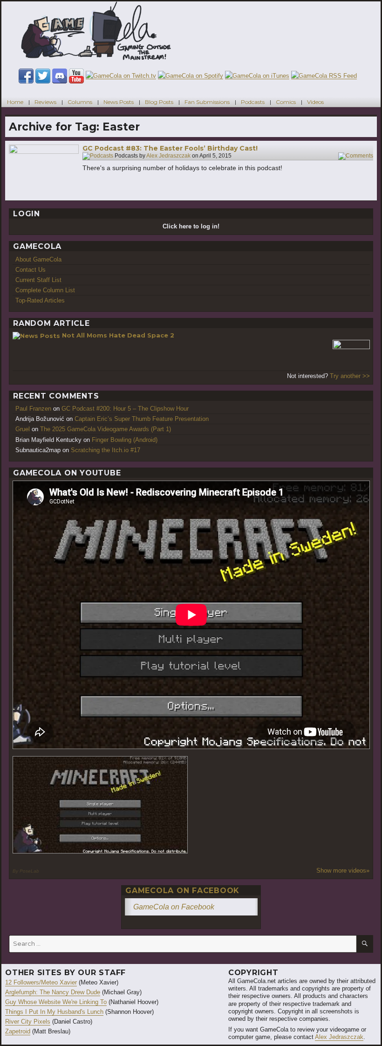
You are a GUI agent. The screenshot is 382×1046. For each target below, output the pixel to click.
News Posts (118, 101)
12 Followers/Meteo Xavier (41, 982)
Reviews (45, 101)
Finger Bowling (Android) (124, 439)
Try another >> (350, 375)
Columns (80, 101)
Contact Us (30, 269)
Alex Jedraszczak (168, 156)
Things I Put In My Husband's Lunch (54, 1011)
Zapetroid (17, 1031)
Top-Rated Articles (40, 300)
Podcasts (253, 101)
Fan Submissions (207, 101)
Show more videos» (342, 870)
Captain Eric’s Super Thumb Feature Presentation (142, 418)
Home (15, 101)
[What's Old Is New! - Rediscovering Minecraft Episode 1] (100, 804)
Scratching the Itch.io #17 (105, 450)
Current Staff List (38, 279)
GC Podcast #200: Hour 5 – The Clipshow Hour (125, 408)
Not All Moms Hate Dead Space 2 (118, 335)
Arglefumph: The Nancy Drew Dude (52, 992)
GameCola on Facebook (182, 890)
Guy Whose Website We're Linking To (56, 1001)
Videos (315, 101)
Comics (286, 101)
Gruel (22, 429)
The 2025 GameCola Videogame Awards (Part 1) (105, 429)
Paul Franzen (33, 408)
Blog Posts (159, 101)
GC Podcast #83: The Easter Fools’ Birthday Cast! (170, 148)
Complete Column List (45, 290)
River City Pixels (27, 1021)
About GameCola (38, 259)
